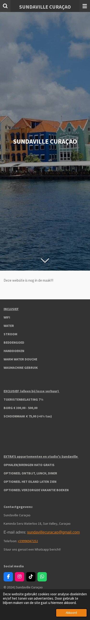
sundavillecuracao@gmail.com (53, 532)
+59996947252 (28, 541)
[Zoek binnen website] (5, 6)
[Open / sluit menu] (84, 6)
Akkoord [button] (71, 613)
